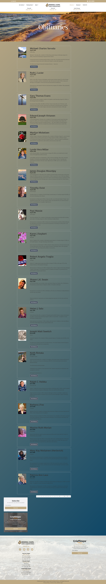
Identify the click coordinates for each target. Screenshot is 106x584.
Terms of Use (53, 582)
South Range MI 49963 (26, 572)
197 (67, 496)
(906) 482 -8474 (77, 9)
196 (64, 496)
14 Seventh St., (26, 571)
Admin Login (60, 582)
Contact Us (14, 1)
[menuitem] (22, 5)
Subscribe (15, 508)
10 (59, 496)
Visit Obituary (34, 66)
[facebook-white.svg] (20, 549)
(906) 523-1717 (26, 562)
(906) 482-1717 (26, 554)
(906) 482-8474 (26, 569)
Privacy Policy (46, 582)
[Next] (70, 496)
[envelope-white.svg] (32, 549)
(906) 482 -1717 (53, 9)
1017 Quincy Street (26, 556)
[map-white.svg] (28, 549)
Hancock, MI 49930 (26, 557)
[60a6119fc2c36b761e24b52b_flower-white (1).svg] (24, 549)
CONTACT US (26, 546)
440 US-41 (26, 563)
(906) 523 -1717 (29, 9)
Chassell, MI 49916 (26, 565)
